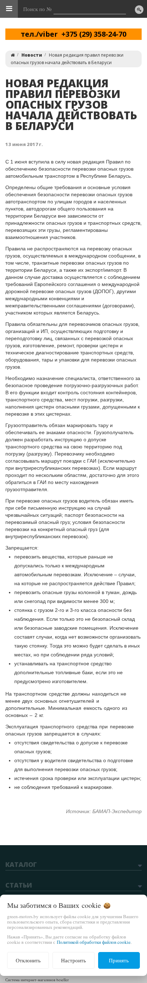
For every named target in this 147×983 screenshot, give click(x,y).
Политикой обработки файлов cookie (94, 942)
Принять (119, 960)
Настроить (73, 960)
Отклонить (28, 960)
